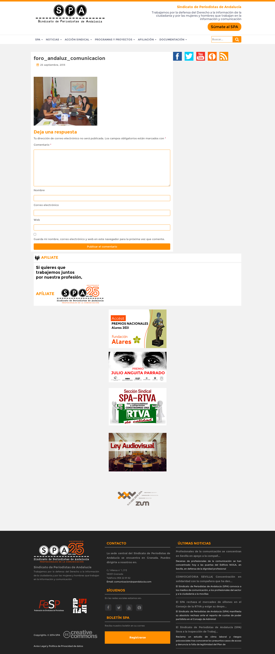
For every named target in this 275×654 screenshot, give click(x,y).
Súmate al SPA (224, 27)
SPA (38, 39)
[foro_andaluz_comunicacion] (65, 101)
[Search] (237, 39)
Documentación (172, 39)
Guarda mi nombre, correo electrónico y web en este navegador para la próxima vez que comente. (99, 239)
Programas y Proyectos (114, 39)
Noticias (53, 39)
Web (37, 219)
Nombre (39, 190)
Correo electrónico (46, 205)
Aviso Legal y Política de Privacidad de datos (58, 646)
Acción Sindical (77, 39)
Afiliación (146, 39)
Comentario (42, 144)
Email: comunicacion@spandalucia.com (129, 581)
